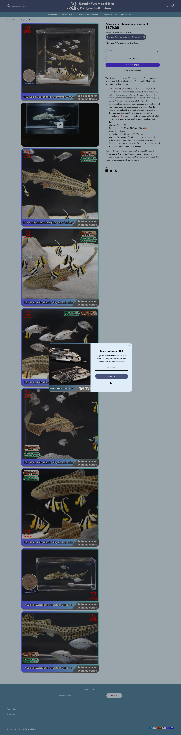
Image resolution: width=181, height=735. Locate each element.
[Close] (129, 346)
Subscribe (111, 376)
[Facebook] (111, 383)
